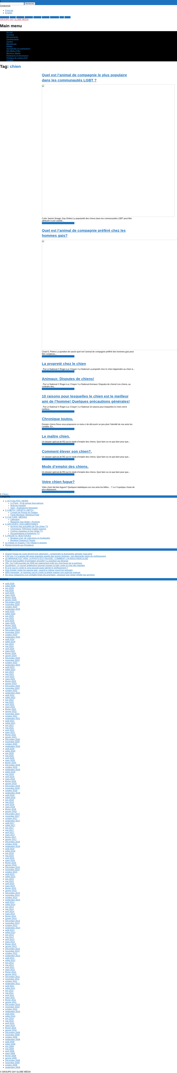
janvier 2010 (11, 1030)
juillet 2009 (10, 1044)
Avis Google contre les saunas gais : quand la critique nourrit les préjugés (39, 570)
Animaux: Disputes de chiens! (68, 379)
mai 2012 (9, 965)
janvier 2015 (11, 891)
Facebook (4, 17)
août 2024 (9, 639)
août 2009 (9, 1042)
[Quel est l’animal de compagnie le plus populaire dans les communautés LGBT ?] (108, 216)
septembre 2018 (12, 793)
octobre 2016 (11, 844)
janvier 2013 (11, 946)
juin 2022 (9, 700)
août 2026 (9, 584)
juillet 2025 (10, 614)
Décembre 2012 (12, 949)
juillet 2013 (10, 932)
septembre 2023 (12, 665)
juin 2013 (9, 935)
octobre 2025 (11, 607)
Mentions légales (13, 53)
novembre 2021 (12, 714)
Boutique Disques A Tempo (22, 540)
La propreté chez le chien (64, 364)
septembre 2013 (12, 928)
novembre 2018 (12, 788)
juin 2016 (9, 853)
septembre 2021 (12, 718)
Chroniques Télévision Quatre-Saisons (28, 529)
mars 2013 (10, 942)
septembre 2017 (12, 821)
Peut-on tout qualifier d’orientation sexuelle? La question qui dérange (36, 561)
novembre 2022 (12, 688)
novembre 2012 (12, 951)
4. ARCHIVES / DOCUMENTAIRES (21, 524)
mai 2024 (9, 646)
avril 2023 (9, 677)
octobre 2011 (11, 981)
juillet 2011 (10, 988)
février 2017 (10, 837)
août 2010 (9, 1014)
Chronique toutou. (57, 419)
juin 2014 (9, 907)
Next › (6, 494)
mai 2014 (9, 909)
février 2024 (10, 653)
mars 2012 (10, 970)
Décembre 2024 (12, 630)
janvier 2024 (11, 656)
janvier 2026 (11, 600)
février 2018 (10, 809)
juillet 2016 (10, 851)
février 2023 (10, 681)
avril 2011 (9, 995)
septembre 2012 (12, 956)
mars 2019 (10, 779)
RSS (62, 17)
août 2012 (9, 958)
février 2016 (10, 863)
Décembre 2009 (12, 1032)
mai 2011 (9, 993)
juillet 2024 (10, 642)
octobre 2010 (11, 1009)
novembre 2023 (12, 660)
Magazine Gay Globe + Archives (25, 522)
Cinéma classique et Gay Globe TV (26, 531)
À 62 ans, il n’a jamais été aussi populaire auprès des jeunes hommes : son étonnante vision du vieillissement (55, 556)
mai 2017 (9, 830)
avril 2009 (9, 1051)
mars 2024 (10, 651)
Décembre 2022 (12, 686)
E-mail (67, 17)
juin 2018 (9, 800)
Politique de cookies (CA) (16, 58)
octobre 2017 (11, 818)
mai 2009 (9, 1049)
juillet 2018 (10, 797)
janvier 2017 (11, 839)
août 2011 (9, 986)
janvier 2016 (11, 865)
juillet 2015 (10, 877)
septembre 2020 (12, 746)
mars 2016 (10, 860)
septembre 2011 (12, 984)
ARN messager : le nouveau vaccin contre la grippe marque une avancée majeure (42, 572)
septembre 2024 (12, 637)
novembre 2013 (12, 923)
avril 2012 (9, 967)
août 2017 (9, 823)
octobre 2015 (11, 872)
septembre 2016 (12, 846)
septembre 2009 (12, 1039)
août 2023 (9, 667)
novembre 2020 (12, 742)
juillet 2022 (10, 697)
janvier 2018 (11, 811)
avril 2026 (9, 593)
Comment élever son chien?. (67, 451)
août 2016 (9, 849)
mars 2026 (10, 595)
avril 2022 (9, 704)
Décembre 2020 (12, 739)
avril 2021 (9, 730)
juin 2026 (9, 588)
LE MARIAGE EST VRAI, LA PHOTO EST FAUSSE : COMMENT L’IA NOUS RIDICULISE (46, 558)
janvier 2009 (11, 1058)
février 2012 (10, 972)
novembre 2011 (12, 979)
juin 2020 (9, 753)
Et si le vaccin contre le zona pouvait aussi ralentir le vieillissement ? (36, 568)
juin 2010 (9, 1018)
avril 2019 (9, 777)
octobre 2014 (11, 897)
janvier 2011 (10, 1002)
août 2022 (9, 695)
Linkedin (37, 17)
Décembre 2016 (12, 842)
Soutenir (10, 60)
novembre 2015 (12, 870)
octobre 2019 (11, 767)
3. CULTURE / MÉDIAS (16, 517)
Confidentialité (12, 39)
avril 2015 (9, 884)
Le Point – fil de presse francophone (26, 503)
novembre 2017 (12, 816)
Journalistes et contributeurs (18, 49)
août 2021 (9, 721)
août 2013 (9, 930)
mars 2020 (10, 760)
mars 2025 (10, 623)
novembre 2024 (12, 632)
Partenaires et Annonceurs (17, 56)
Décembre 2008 (12, 1060)
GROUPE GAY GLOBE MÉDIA (14, 19)
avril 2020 (9, 758)
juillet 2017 (10, 825)
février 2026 (10, 597)
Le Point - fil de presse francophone (58, 223)
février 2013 (10, 944)
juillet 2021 (10, 723)
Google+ (20, 17)
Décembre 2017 (12, 814)
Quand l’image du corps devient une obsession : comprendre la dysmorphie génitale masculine (48, 554)
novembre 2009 (12, 1035)
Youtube (45, 17)
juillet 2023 (10, 670)
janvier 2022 (11, 711)
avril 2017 (9, 832)
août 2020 (9, 749)
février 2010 (10, 1028)
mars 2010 (10, 1025)
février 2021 (10, 735)
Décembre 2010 (12, 1004)
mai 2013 (9, 937)
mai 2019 (9, 774)
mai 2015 (9, 881)
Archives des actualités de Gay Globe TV (29, 526)
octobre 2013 (11, 925)
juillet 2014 (10, 904)
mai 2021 (9, 728)
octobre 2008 (11, 1065)
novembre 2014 (12, 895)
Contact (9, 42)
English (8, 13)
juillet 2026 (10, 586)
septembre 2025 (12, 609)
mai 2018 (9, 802)
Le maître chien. (56, 436)
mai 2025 (9, 618)
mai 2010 (9, 1021)
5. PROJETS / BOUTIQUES (18, 536)
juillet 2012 (10, 960)
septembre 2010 (12, 1011)
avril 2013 (9, 939)
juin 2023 (9, 672)
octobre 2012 (11, 953)
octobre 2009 (11, 1037)
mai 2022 (9, 702)
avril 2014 (9, 911)
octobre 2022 (11, 690)
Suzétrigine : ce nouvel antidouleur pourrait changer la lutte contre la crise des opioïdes (45, 565)
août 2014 (9, 902)
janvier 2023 (11, 684)
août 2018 (9, 795)
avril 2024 (9, 649)
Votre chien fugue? (58, 482)
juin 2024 (9, 644)
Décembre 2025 (12, 602)
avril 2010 (9, 1023)
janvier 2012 (11, 974)
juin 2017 (9, 828)
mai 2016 (9, 856)
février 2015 (10, 888)
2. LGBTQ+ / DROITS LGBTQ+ (19, 510)
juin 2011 (9, 991)
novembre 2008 (12, 1063)
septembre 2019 (12, 770)
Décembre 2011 (12, 977)
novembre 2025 (12, 604)
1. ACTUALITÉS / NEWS (16, 501)
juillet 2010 (10, 1016)
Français (9, 10)
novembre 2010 (12, 1007)
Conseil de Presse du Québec (24, 512)
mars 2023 (10, 679)
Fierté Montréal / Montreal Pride (24, 515)
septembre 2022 (12, 693)
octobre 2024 (11, 635)
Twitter (13, 17)
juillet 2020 (10, 751)
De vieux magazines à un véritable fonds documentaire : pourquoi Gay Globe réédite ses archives (50, 575)
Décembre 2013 (12, 921)
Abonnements (12, 37)
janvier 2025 (11, 628)
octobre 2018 (11, 791)
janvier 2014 (11, 918)
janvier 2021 (11, 737)
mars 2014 (10, 914)
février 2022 (10, 709)
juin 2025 (9, 616)
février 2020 (10, 763)
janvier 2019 (11, 784)
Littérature (15, 519)
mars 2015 (10, 886)
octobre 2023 (11, 663)
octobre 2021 (11, 716)
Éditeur (9, 46)
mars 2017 (10, 835)
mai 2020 (9, 756)
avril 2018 (9, 804)
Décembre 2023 (12, 658)
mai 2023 (9, 674)
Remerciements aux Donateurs (19, 545)
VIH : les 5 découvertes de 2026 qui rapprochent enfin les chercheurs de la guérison (43, 563)
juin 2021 (9, 725)
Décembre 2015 (12, 867)
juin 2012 (9, 963)
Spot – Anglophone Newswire (24, 508)
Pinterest (29, 17)
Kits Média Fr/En (13, 51)
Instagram (54, 17)
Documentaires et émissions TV (25, 533)
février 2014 (10, 916)
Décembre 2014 (12, 893)
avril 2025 (9, 621)
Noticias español (18, 505)
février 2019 (10, 781)
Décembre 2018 (12, 786)
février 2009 (10, 1056)
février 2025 (10, 625)
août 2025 (9, 611)
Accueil (9, 32)
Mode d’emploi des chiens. (65, 467)
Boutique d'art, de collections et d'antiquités (30, 538)
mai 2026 (9, 590)
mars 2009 (10, 1053)
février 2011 (10, 1000)
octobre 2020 (11, 744)
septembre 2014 (12, 900)
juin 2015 (9, 879)
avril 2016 (9, 858)
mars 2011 (10, 998)
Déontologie (11, 44)
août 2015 (9, 874)
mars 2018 (10, 807)
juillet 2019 (10, 772)
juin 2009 (9, 1046)
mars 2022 (10, 707)
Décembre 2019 (12, 765)
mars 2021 (10, 732)
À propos (10, 35)
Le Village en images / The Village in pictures (26, 543)
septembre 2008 (12, 1067)
